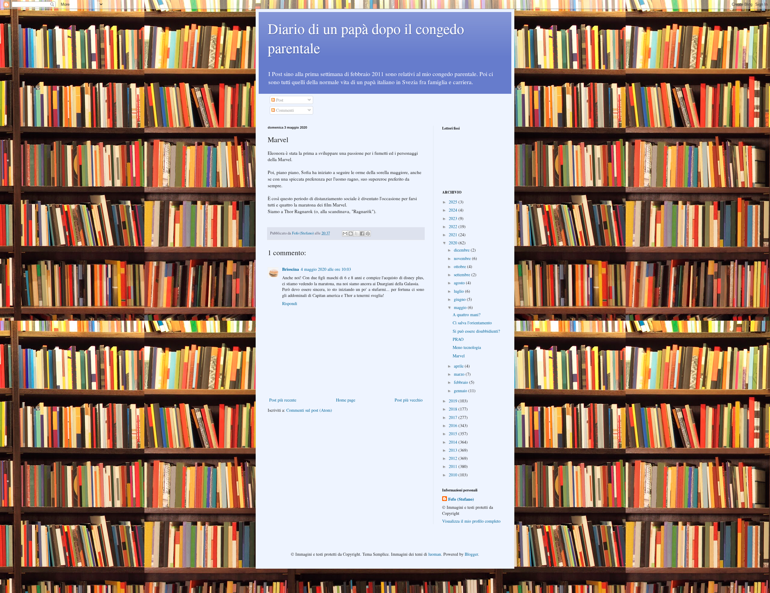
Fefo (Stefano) (461, 499)
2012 (453, 458)
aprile (459, 366)
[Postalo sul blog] (351, 234)
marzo (460, 374)
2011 (453, 466)
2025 (453, 202)
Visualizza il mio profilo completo (471, 521)
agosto (460, 283)
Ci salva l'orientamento (472, 323)
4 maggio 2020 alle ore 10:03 (326, 269)
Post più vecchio (409, 400)
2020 (453, 243)
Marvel (459, 356)
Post (279, 100)
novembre (463, 258)
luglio (459, 291)
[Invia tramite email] (345, 234)
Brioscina (290, 269)
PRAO (458, 339)
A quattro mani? (466, 314)
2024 (453, 210)
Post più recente (282, 400)
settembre (462, 274)
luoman (434, 554)
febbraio (461, 382)
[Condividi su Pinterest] (368, 234)
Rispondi (289, 303)
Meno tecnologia (467, 347)
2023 (453, 218)
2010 (453, 475)
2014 (453, 442)
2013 (453, 450)
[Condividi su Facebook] (362, 234)
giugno (460, 299)
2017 (453, 417)
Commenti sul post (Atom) (309, 410)
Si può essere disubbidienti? (476, 331)
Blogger (471, 554)
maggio (461, 307)
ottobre (460, 266)
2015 (453, 433)
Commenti (284, 110)
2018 (453, 409)
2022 (453, 226)
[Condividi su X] (356, 234)
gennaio (461, 390)
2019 (453, 401)
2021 (453, 234)
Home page (345, 400)
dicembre (462, 250)
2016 (453, 425)
